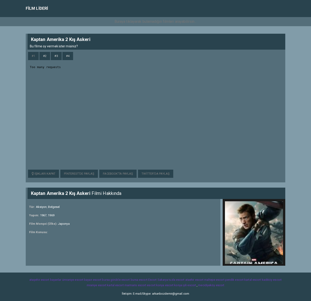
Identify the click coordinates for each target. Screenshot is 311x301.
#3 (56, 56)
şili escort (189, 285)
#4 (67, 56)
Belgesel (54, 207)
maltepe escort (214, 279)
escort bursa (101, 279)
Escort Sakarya (158, 279)
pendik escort (234, 279)
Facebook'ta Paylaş (118, 173)
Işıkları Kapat (45, 173)
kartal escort (252, 279)
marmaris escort (135, 285)
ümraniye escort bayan (77, 279)
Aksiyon (41, 207)
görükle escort (120, 279)
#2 (44, 56)
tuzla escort (176, 279)
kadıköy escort (272, 279)
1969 (51, 215)
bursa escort (139, 279)
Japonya (64, 223)
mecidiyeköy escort (211, 285)
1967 (43, 215)
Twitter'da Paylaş (156, 173)
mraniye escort (96, 285)
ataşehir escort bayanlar (45, 279)
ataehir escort (194, 279)
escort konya (155, 285)
